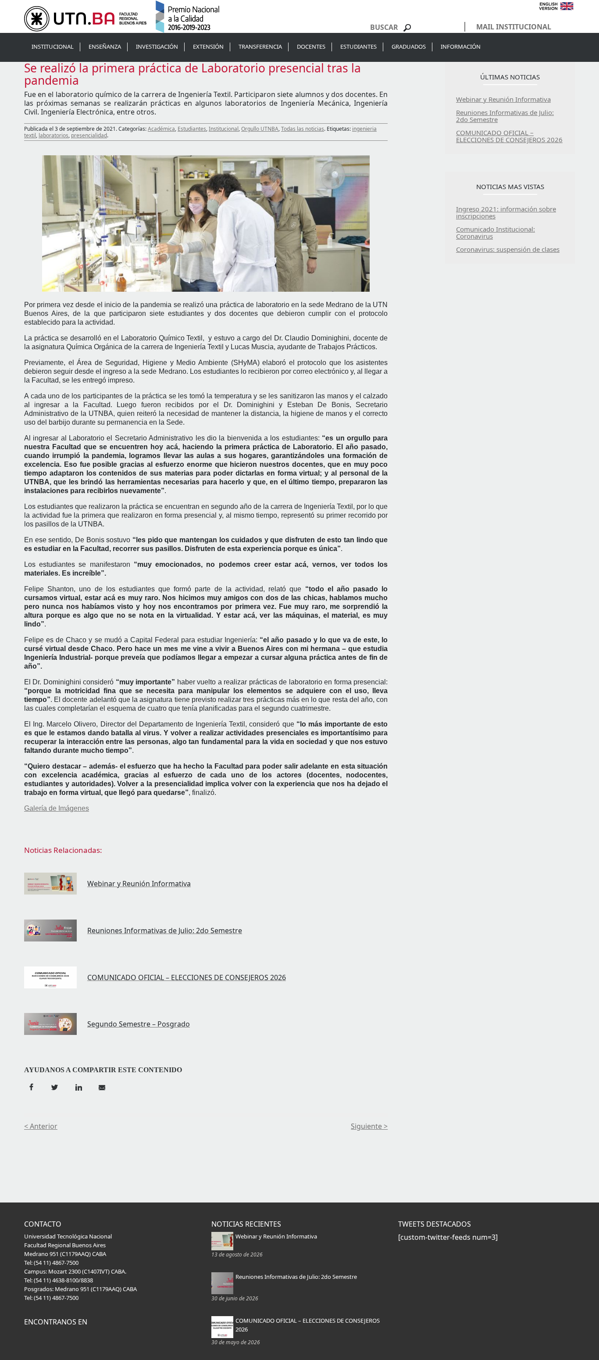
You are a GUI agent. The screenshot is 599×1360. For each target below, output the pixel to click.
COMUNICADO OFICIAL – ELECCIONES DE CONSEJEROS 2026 (509, 136)
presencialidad (89, 135)
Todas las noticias (302, 128)
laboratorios (53, 135)
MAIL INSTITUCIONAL (513, 27)
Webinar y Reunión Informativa (503, 99)
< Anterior (40, 1126)
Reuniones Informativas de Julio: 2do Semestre (505, 116)
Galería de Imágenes (56, 808)
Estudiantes (192, 128)
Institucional (224, 128)
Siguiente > (369, 1126)
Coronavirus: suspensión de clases (508, 249)
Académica (161, 128)
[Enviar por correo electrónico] (101, 1086)
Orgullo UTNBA (259, 128)
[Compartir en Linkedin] (78, 1086)
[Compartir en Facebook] (31, 1086)
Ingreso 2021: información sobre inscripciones (506, 212)
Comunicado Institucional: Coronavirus (495, 232)
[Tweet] (54, 1086)
